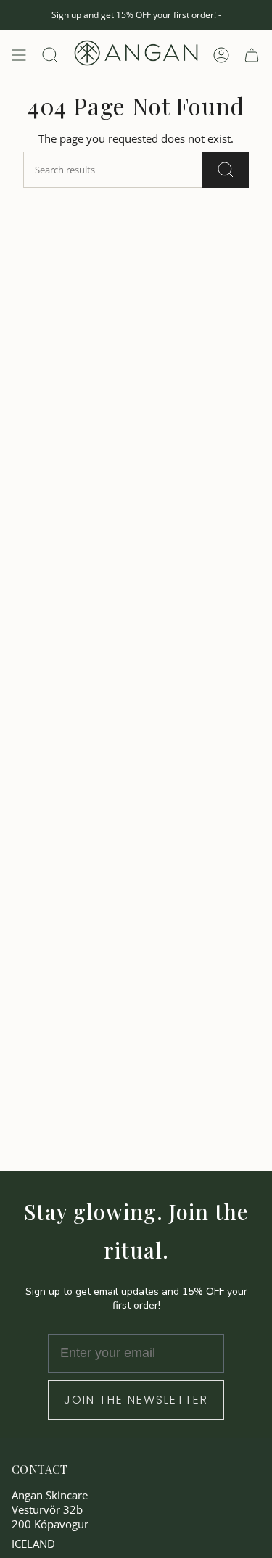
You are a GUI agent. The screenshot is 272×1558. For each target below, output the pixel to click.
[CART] (251, 55)
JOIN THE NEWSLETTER (136, 1399)
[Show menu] (18, 55)
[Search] (225, 170)
